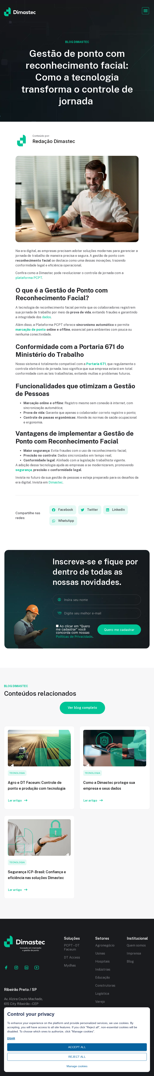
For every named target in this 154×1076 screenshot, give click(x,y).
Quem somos (136, 945)
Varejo (100, 1002)
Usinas (100, 953)
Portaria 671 (96, 364)
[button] (145, 10)
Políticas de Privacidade (74, 636)
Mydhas (70, 965)
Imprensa (134, 953)
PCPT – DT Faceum (72, 947)
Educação (102, 977)
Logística (102, 993)
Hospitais (102, 961)
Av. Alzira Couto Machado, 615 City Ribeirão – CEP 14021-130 (23, 1004)
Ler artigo (15, 800)
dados (46, 317)
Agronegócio (104, 945)
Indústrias (102, 969)
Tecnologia (17, 773)
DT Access (72, 957)
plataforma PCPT (28, 278)
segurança (23, 470)
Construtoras (105, 985)
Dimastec (56, 482)
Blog (130, 961)
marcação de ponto (30, 329)
